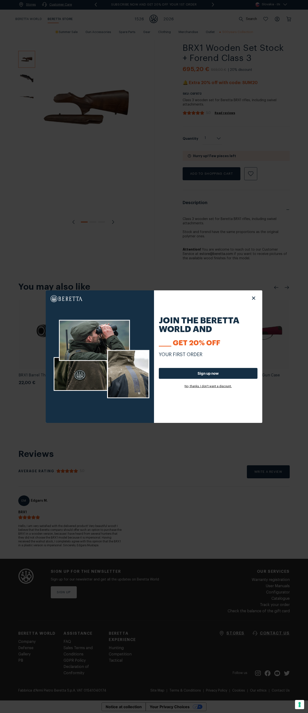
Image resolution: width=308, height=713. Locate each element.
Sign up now (208, 373)
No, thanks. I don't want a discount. (208, 386)
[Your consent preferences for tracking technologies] (299, 704)
